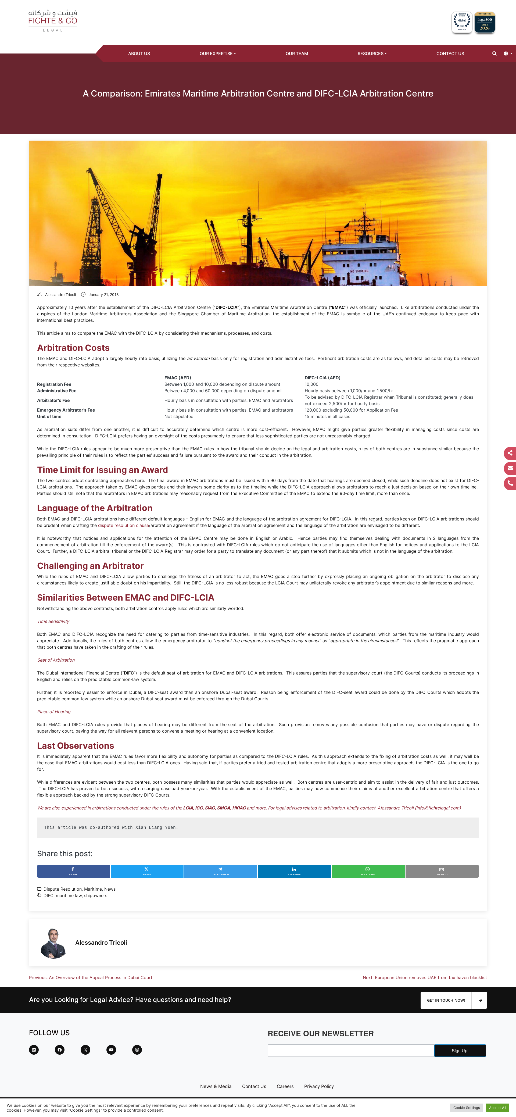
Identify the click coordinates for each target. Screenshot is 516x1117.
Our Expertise (216, 53)
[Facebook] (59, 1050)
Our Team (297, 53)
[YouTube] (111, 1050)
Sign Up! (460, 1050)
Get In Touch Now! (446, 1000)
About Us (139, 53)
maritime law (69, 895)
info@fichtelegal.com (437, 808)
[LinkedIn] (34, 1050)
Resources (371, 53)
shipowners (95, 895)
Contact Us (450, 53)
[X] (85, 1050)
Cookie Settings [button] (466, 1107)
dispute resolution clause (123, 525)
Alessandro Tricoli (60, 294)
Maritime (93, 889)
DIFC (48, 895)
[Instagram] (137, 1050)
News (110, 889)
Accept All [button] (497, 1107)
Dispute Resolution (63, 889)
